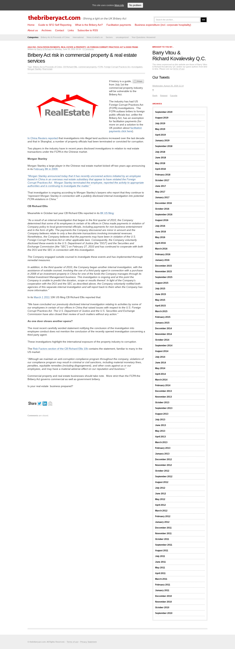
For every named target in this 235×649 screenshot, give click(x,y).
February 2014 (162, 385)
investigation (136, 67)
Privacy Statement (88, 642)
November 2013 (163, 396)
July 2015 (160, 288)
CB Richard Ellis (70, 67)
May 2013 (160, 431)
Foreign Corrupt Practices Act (117, 67)
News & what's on (95, 37)
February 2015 (162, 317)
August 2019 (161, 117)
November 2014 (163, 334)
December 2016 (163, 203)
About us (33, 30)
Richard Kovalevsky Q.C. (179, 58)
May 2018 (160, 163)
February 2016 (162, 254)
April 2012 (160, 505)
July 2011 (160, 556)
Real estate (47, 69)
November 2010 (163, 602)
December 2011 (163, 527)
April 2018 (160, 169)
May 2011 (160, 567)
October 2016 (162, 209)
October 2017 (162, 180)
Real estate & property (73, 47)
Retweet (163, 95)
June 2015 (160, 294)
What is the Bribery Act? (89, 24)
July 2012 (160, 488)
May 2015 (160, 300)
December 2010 (163, 596)
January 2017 (162, 197)
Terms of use (72, 642)
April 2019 (160, 135)
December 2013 (163, 391)
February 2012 (162, 516)
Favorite (173, 95)
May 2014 (160, 368)
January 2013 (162, 453)
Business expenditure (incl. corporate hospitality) (163, 24)
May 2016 (160, 237)
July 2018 (160, 152)
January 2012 (162, 522)
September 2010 (163, 613)
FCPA (100, 67)
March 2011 (161, 579)
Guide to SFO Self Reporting (54, 24)
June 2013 (160, 425)
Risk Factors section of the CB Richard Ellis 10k (60, 348)
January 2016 (162, 260)
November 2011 (163, 533)
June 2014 (160, 362)
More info (119, 5)
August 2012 (161, 482)
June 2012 (160, 493)
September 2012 (163, 476)
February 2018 (162, 174)
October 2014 (162, 340)
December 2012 (163, 459)
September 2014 (163, 345)
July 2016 (160, 226)
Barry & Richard (44, 49)
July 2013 (160, 419)
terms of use (179, 69)
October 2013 (162, 402)
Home (31, 24)
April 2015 (160, 305)
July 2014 (160, 357)
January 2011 (162, 590)
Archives (46, 30)
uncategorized (122, 37)
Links (71, 30)
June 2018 (160, 157)
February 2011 (162, 584)
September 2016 (163, 214)
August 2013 (161, 414)
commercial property (87, 67)
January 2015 (162, 322)
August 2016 (161, 220)
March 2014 (161, 379)
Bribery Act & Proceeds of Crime (55, 37)
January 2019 (162, 140)
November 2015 (163, 271)
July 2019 (160, 123)
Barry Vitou (164, 52)
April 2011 (160, 573)
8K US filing (107, 213)
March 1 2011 (42, 297)
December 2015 (163, 266)
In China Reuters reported (43, 138)
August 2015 (161, 283)
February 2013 (162, 448)
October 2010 (162, 607)
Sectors (109, 37)
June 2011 (160, 562)
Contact (59, 30)
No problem (135, 5)
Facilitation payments (118, 24)
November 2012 (163, 465)
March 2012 (161, 510)
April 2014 (160, 374)
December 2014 (163, 328)
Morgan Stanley (34, 69)
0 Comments (88, 49)
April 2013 (160, 436)
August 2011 (161, 550)
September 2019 (163, 112)
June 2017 (160, 186)
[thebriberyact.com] (78, 16)
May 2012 (160, 499)
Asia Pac (32, 47)
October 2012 (162, 471)
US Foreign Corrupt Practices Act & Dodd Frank (112, 47)
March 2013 (161, 442)
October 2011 (162, 539)
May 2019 (160, 129)
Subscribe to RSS (87, 30)
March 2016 (161, 248)
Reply (155, 95)
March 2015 (161, 311)
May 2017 (160, 191)
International (78, 37)
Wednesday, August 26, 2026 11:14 (168, 86)
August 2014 (161, 351)
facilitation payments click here (125, 129)
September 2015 (163, 277)
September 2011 (163, 545)
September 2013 (163, 408)
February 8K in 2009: (46, 169)
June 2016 (160, 231)
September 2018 (163, 146)
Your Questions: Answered (143, 37)
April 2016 (160, 243)
